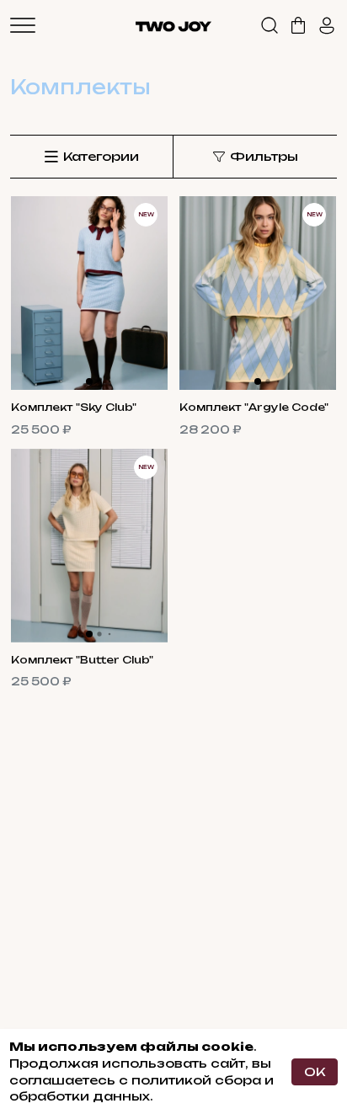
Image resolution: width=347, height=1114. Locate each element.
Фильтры (264, 156)
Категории (101, 156)
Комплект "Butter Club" (82, 659)
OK (314, 1071)
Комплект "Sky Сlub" (73, 407)
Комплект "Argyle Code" (253, 407)
